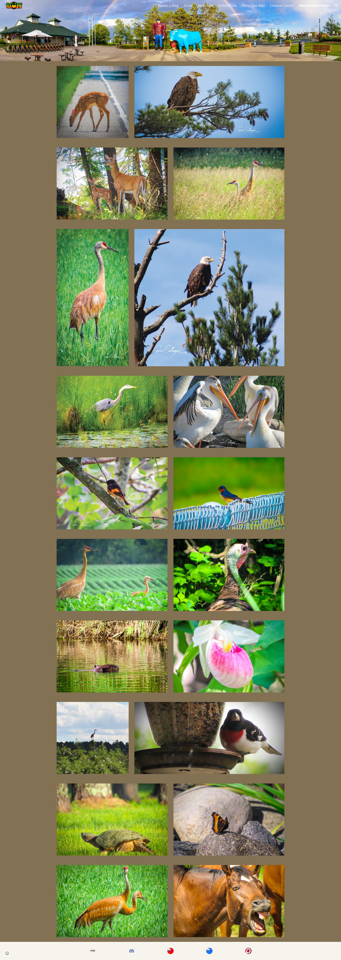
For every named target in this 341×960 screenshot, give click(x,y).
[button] (336, 5)
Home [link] (188, 5)
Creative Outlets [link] (282, 5)
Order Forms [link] (227, 5)
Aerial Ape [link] (205, 5)
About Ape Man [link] (253, 5)
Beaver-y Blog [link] (168, 5)
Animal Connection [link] (314, 5)
